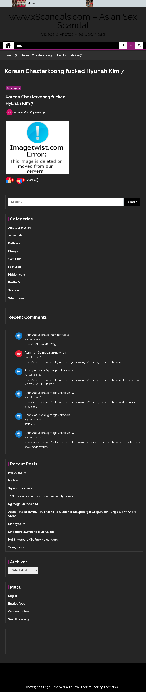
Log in (12, 596)
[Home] (8, 45)
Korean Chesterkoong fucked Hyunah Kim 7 (36, 100)
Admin (29, 352)
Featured (14, 267)
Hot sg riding (17, 472)
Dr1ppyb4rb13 (17, 524)
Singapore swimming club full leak (32, 531)
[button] (123, 45)
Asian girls (13, 88)
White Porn (16, 298)
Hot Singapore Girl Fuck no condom (33, 539)
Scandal (14, 290)
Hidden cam (16, 274)
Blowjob (13, 251)
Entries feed (16, 603)
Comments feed (19, 611)
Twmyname (16, 547)
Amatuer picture (19, 227)
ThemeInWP (111, 687)
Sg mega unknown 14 (52, 352)
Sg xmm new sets (57, 334)
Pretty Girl (15, 282)
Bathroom (15, 243)
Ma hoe (32, 3)
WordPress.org (18, 619)
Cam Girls (14, 259)
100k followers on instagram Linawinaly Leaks (40, 496)
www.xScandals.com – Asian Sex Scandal (73, 21)
